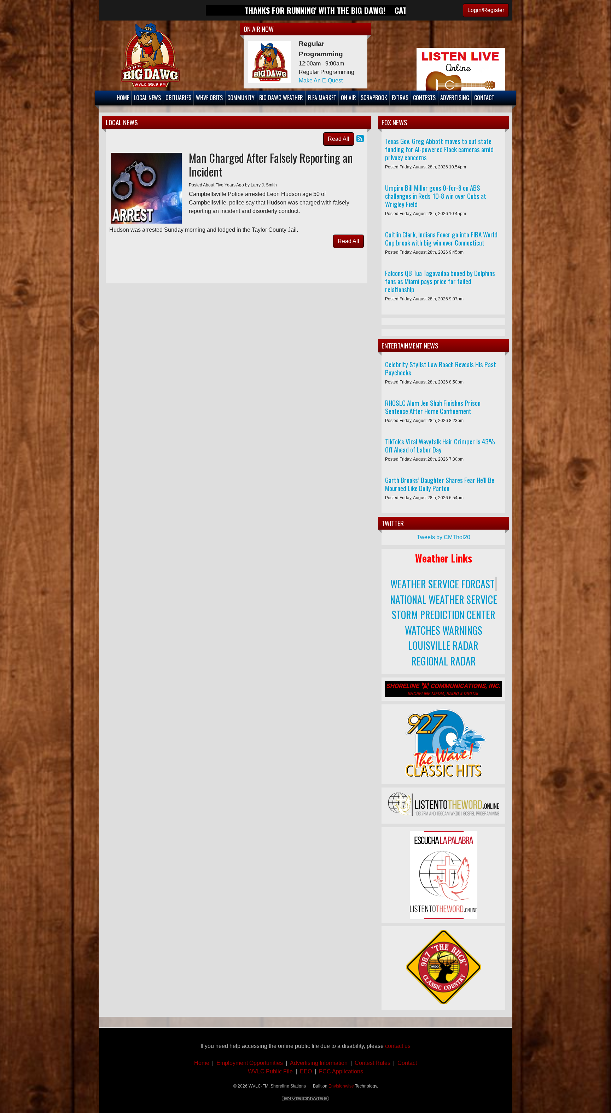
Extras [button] (400, 97)
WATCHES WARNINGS (443, 630)
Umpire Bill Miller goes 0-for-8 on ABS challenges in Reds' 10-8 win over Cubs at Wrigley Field (435, 196)
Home (201, 1063)
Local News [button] (147, 97)
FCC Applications (341, 1071)
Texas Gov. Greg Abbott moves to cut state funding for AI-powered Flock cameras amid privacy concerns (439, 149)
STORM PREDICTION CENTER (443, 614)
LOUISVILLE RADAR (443, 645)
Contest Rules (372, 1063)
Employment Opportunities (249, 1063)
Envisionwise (341, 1086)
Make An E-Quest (321, 80)
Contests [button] (424, 97)
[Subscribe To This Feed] (360, 138)
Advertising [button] (454, 97)
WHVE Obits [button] (209, 97)
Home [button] (123, 97)
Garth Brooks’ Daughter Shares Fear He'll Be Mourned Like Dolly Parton (439, 484)
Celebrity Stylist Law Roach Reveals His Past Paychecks (440, 368)
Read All (338, 139)
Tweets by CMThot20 (443, 537)
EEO (306, 1071)
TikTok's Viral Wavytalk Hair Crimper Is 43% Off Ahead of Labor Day (440, 445)
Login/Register (485, 10)
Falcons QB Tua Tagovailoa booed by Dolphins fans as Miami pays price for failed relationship (440, 281)
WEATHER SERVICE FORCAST (442, 584)
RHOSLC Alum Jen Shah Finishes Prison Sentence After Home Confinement (433, 407)
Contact (406, 1063)
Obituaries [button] (178, 97)
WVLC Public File (270, 1071)
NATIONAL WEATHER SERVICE (443, 599)
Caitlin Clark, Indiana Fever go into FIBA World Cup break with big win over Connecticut (441, 238)
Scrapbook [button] (374, 97)
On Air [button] (348, 97)
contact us (398, 1046)
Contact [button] (484, 97)
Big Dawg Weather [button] (281, 97)
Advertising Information (319, 1063)
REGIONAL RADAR (443, 661)
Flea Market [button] (322, 97)
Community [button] (241, 97)
